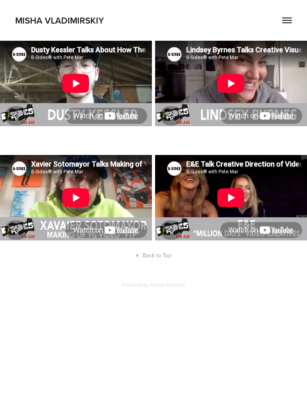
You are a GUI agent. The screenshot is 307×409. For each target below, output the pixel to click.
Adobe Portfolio (167, 284)
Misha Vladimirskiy (59, 20)
